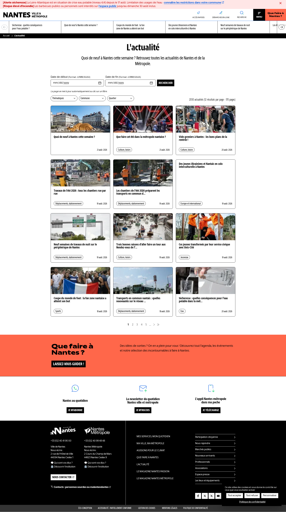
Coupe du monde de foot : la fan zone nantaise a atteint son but (80, 300)
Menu (259, 17)
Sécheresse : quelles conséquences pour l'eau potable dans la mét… (203, 300)
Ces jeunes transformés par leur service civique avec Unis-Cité (204, 246)
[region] (143, 27)
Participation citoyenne (206, 437)
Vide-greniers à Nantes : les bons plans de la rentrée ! (203, 139)
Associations (201, 468)
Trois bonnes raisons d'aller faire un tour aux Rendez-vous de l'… (140, 246)
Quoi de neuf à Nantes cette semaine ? (74, 137)
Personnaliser (270, 495)
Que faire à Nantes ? (276, 15)
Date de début (70, 77)
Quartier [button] (112, 98)
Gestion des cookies (146, 508)
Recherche (241, 17)
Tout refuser (252, 495)
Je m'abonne (75, 410)
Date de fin (123, 77)
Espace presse (202, 474)
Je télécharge (211, 410)
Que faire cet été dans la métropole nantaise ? (141, 137)
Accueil (6, 36)
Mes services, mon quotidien (153, 436)
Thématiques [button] (58, 98)
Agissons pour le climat (151, 450)
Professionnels (202, 462)
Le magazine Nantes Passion (153, 471)
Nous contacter (62, 477)
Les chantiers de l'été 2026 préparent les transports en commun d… (138, 192)
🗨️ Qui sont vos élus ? (62, 463)
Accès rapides (198, 17)
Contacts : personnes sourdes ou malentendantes (81, 487)
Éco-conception (85, 508)
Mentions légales (169, 508)
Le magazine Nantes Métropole (155, 478)
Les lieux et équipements (207, 481)
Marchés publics (203, 449)
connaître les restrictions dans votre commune (192, 2)
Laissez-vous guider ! (68, 364)
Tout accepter (234, 495)
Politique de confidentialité (195, 508)
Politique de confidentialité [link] (252, 502)
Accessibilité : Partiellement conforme (114, 508)
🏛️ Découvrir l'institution (63, 467)
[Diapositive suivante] (282, 27)
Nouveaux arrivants (205, 456)
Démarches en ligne (220, 17)
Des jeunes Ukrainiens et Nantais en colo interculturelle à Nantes (201, 166)
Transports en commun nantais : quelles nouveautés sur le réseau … (138, 300)
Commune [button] (85, 98)
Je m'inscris (143, 410)
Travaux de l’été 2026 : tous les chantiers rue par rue (80, 192)
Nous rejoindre (202, 443)
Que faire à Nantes (147, 457)
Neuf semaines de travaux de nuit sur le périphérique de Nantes (75, 246)
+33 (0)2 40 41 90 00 (61, 441)
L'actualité (143, 464)
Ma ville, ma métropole (150, 443)
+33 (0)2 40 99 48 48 (94, 441)
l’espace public (107, 6)
